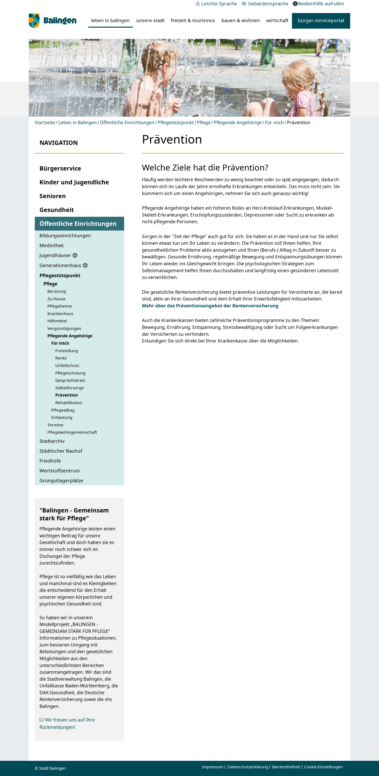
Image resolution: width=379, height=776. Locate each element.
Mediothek (51, 245)
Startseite (45, 122)
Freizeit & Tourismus (193, 20)
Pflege (203, 122)
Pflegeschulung (70, 373)
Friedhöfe (50, 460)
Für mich (274, 122)
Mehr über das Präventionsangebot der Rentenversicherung (210, 305)
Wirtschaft (277, 20)
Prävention (66, 395)
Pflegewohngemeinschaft (72, 432)
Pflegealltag (63, 410)
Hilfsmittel (57, 321)
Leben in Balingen (110, 20)
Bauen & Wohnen (240, 20)
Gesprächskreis (70, 380)
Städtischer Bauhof (60, 451)
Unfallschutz (67, 365)
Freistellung (66, 350)
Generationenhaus (60, 265)
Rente (61, 358)
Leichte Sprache (219, 3)
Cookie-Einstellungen (323, 767)
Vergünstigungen (64, 328)
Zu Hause (56, 298)
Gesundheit (56, 210)
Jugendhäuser (55, 255)
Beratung (56, 291)
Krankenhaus (60, 313)
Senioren (52, 196)
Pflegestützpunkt (176, 122)
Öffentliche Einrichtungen (127, 122)
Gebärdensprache (268, 3)
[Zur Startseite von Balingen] (52, 21)
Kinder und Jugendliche (74, 182)
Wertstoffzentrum (59, 470)
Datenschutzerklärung (247, 767)
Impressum (212, 767)
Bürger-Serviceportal (321, 20)
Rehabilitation (68, 402)
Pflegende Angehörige (238, 122)
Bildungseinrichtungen (65, 235)
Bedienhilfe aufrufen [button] (321, 3)
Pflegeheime (59, 306)
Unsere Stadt (150, 20)
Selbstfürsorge (69, 387)
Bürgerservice (60, 168)
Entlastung (61, 417)
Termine (55, 425)
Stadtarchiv (52, 441)
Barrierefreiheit (286, 767)
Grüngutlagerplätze (61, 480)
